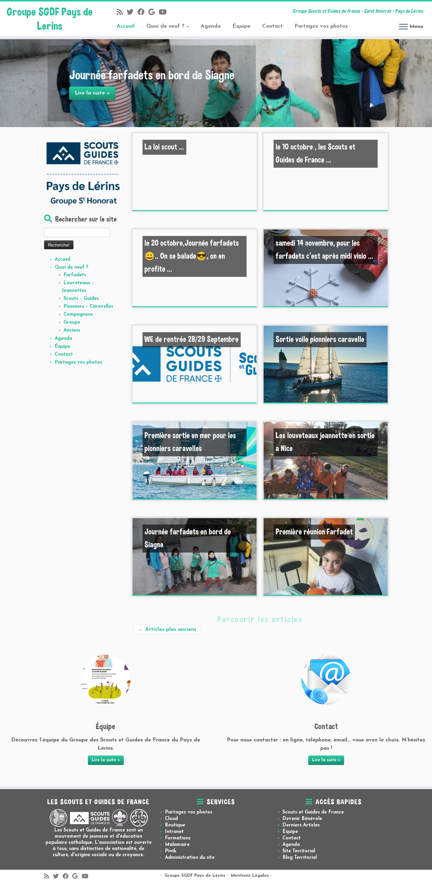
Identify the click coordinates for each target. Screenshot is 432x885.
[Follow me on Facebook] (143, 12)
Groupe (71, 322)
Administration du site (190, 857)
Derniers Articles (301, 825)
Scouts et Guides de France (313, 812)
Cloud (171, 818)
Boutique (175, 825)
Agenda (211, 26)
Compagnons (78, 314)
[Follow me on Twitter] (132, 12)
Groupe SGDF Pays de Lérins (195, 876)
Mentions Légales (250, 876)
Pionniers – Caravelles (88, 306)
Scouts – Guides (81, 298)
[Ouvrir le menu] (403, 27)
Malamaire (177, 844)
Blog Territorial (299, 857)
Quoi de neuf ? (166, 26)
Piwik (170, 851)
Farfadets (74, 275)
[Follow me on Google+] (153, 12)
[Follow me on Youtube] (164, 12)
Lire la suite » (106, 760)
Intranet (174, 831)
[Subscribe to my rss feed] (122, 12)
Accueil (126, 26)
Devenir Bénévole (302, 818)
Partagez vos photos (321, 26)
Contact (272, 26)
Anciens (71, 330)
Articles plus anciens (167, 629)
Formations (177, 838)
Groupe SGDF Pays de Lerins (50, 19)
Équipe (241, 26)
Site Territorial (298, 851)
